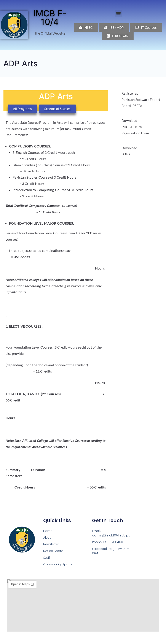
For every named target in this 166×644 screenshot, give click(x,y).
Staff (46, 557)
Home (48, 531)
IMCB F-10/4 (49, 17)
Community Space (57, 564)
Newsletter (51, 544)
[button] (118, 13)
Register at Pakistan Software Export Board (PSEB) (140, 99)
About (48, 537)
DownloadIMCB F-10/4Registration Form (135, 126)
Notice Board (53, 551)
